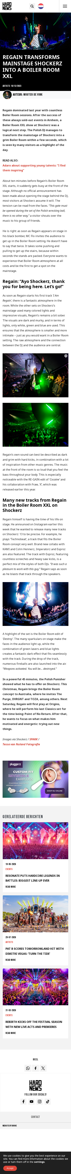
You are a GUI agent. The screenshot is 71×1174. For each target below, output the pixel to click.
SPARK (33, 739)
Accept (10, 1168)
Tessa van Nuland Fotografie (21, 744)
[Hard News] (7, 6)
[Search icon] (32, 6)
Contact (35, 1117)
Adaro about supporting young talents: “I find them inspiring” (34, 168)
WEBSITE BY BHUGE (10, 1125)
